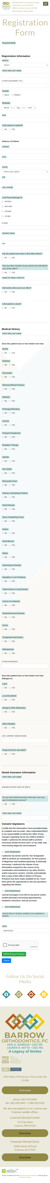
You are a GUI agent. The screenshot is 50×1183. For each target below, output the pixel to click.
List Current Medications (14, 736)
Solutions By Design (25, 1177)
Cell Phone (7, 187)
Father (8, 211)
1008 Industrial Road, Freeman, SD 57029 (24, 8)
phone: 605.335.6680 (25, 1099)
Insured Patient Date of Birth (16, 787)
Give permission (12, 852)
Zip (3, 177)
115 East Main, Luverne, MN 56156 (22, 5)
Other (8, 216)
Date (4, 926)
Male (6, 95)
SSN (3, 244)
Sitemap (21, 1175)
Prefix (5, 61)
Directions (25, 1090)
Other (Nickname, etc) (12, 81)
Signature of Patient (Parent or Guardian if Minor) (23, 915)
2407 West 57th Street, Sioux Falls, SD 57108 (25, 2)
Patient (8, 201)
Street (5, 147)
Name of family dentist (13, 278)
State (5, 167)
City (4, 157)
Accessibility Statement (31, 1175)
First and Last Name (11, 71)
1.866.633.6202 (27, 11)
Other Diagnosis (10, 662)
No (5, 129)
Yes (13, 129)
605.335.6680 (16, 11)
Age (4, 115)
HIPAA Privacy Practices (14, 954)
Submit (6, 961)
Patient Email (8, 233)
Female (17, 95)
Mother (8, 206)
